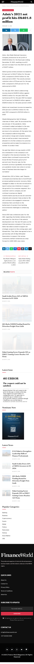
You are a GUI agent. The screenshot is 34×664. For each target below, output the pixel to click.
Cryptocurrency (6, 518)
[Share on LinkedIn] (6, 30)
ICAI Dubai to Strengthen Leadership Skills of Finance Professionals (21, 454)
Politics (4, 527)
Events (4, 521)
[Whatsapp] (26, 649)
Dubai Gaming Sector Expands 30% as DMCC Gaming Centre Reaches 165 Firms (16, 355)
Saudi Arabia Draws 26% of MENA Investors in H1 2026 (21, 466)
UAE (3, 538)
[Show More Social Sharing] (30, 30)
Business (5, 515)
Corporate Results (8, 10)
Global (4, 524)
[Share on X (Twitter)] (15, 30)
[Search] (31, 2)
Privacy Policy (13, 620)
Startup (4, 533)
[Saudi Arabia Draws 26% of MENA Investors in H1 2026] (17, 285)
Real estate (5, 530)
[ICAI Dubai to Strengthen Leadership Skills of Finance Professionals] (6, 453)
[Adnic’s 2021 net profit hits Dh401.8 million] (17, 50)
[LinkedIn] (7, 649)
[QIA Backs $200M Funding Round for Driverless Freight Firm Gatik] (17, 313)
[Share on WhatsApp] (24, 30)
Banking (4, 512)
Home (3, 6)
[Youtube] (21, 649)
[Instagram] (17, 649)
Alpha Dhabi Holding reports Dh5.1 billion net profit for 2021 (24, 261)
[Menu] (3, 2)
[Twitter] (12, 649)
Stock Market (6, 535)
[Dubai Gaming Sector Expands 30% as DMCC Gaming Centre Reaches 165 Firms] (17, 341)
